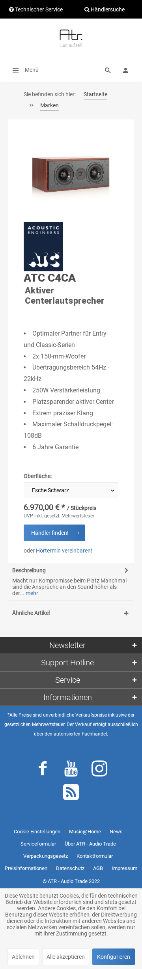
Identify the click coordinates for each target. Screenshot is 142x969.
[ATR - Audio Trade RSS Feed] (71, 794)
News (116, 832)
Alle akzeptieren (66, 957)
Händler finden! (50, 533)
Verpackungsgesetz (45, 856)
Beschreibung (29, 570)
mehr (31, 593)
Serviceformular (38, 844)
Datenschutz (70, 868)
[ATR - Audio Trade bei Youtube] (71, 770)
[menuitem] (23, 70)
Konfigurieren (113, 957)
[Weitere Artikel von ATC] (43, 246)
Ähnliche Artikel (31, 613)
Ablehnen (23, 957)
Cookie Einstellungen (37, 832)
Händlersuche (107, 9)
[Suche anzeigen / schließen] (108, 70)
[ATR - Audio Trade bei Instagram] (99, 770)
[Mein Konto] (125, 70)
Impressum (124, 868)
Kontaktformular (95, 856)
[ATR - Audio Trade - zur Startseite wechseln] (71, 38)
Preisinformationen (26, 868)
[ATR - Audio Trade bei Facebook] (42, 770)
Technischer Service (38, 9)
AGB (98, 868)
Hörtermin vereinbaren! (64, 550)
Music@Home (85, 832)
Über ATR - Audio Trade (90, 844)
